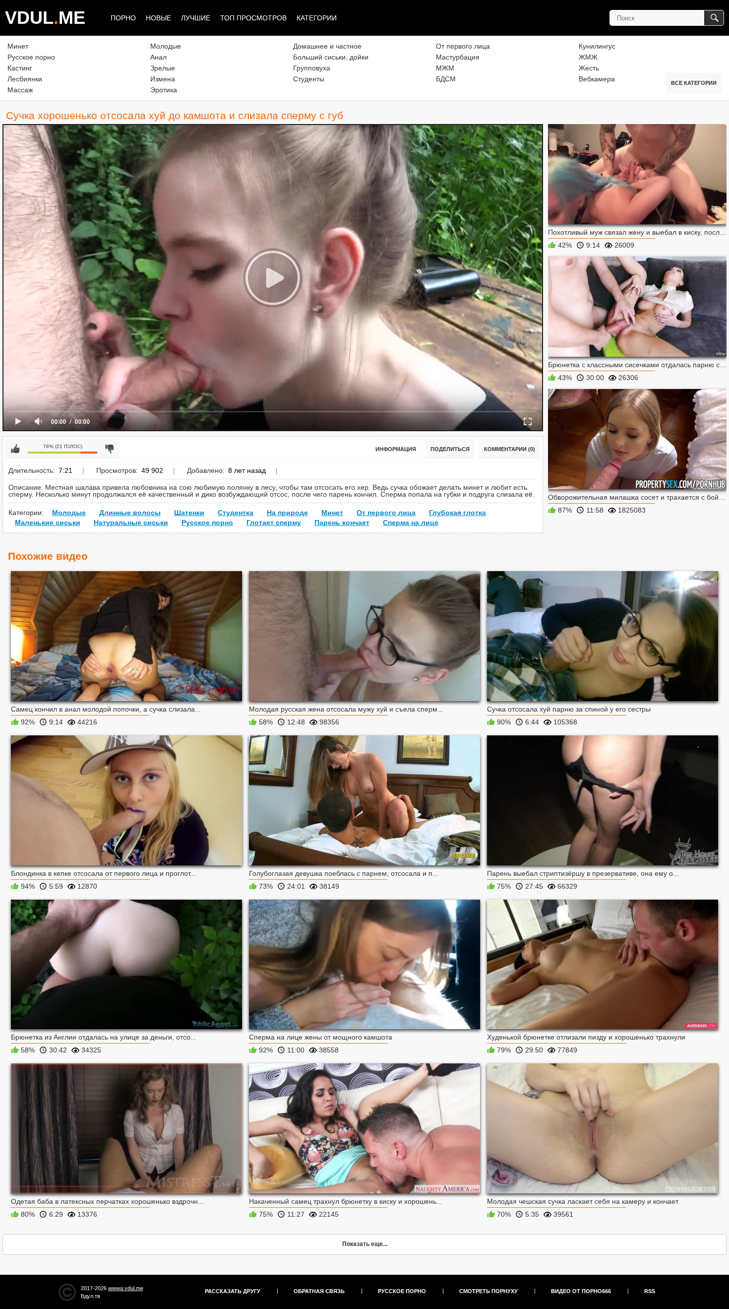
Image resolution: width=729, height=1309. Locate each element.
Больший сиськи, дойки (330, 57)
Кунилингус (597, 46)
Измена (162, 79)
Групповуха (311, 68)
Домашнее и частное (327, 46)
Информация (395, 449)
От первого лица (463, 46)
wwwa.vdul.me (125, 1288)
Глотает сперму (273, 522)
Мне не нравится (110, 449)
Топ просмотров (253, 18)
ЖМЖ (588, 57)
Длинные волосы (130, 513)
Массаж (20, 90)
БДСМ (446, 79)
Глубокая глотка (457, 513)
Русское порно (31, 57)
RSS (649, 1291)
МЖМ (445, 68)
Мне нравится (15, 449)
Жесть (589, 68)
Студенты (308, 79)
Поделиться (450, 449)
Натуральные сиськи (131, 522)
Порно (123, 18)
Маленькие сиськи (47, 522)
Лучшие (195, 18)
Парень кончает (341, 522)
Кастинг (19, 68)
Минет (17, 46)
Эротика (163, 90)
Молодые (165, 46)
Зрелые (162, 68)
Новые (158, 18)
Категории (317, 18)
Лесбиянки (24, 79)
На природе (287, 513)
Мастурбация (458, 57)
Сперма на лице (410, 522)
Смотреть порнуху (488, 1291)
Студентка (235, 513)
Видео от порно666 (581, 1291)
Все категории (694, 83)
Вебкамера (597, 79)
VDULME (45, 17)
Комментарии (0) (509, 449)
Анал (158, 57)
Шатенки (189, 513)
